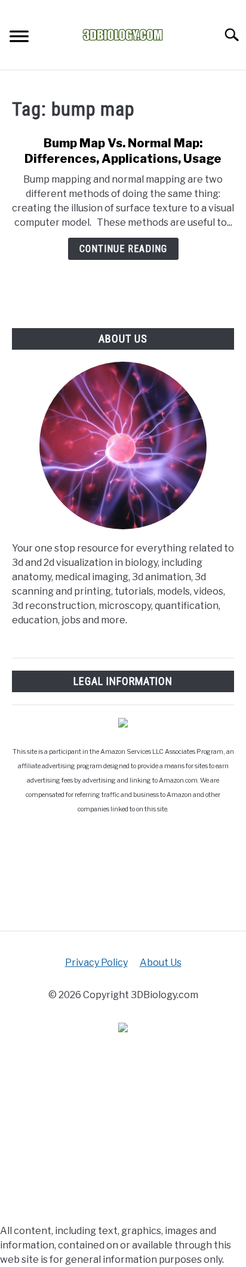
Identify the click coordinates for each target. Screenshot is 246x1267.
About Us (161, 962)
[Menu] (19, 38)
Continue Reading (123, 248)
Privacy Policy (96, 962)
